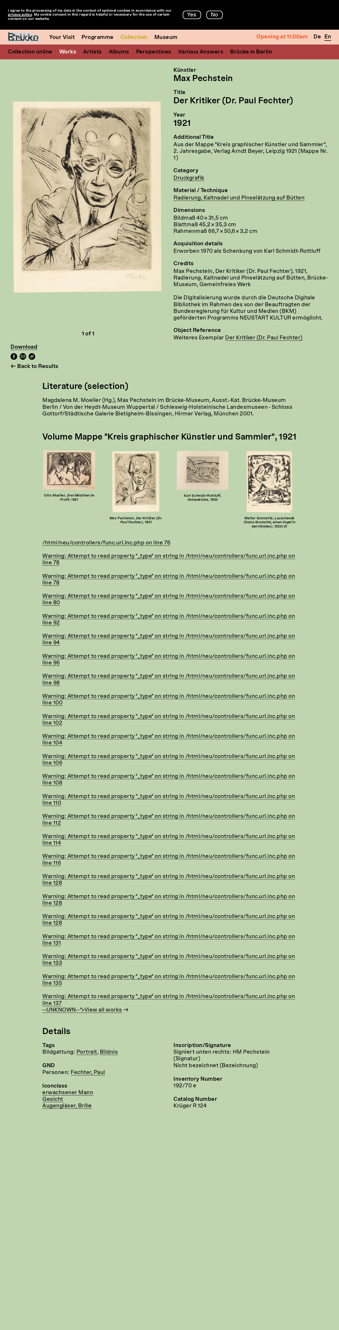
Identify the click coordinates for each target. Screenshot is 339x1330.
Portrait (87, 1052)
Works (68, 52)
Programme (98, 37)
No (214, 15)
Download (24, 347)
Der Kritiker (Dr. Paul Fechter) (263, 338)
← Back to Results (35, 366)
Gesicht (52, 1099)
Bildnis (109, 1052)
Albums (119, 52)
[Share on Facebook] (14, 358)
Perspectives (153, 52)
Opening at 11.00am (282, 37)
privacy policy (20, 14)
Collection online (30, 52)
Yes (192, 15)
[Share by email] (23, 358)
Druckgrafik (188, 178)
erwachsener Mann (67, 1093)
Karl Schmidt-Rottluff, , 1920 (202, 498)
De (317, 37)
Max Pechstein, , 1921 (136, 520)
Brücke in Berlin (251, 52)
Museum (166, 37)
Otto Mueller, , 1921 (69, 498)
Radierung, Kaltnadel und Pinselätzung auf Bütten (239, 198)
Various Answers (201, 52)
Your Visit (62, 37)
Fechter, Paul (88, 1072)
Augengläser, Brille (67, 1106)
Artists (92, 52)
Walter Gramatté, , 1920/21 (270, 522)
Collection (134, 37)
